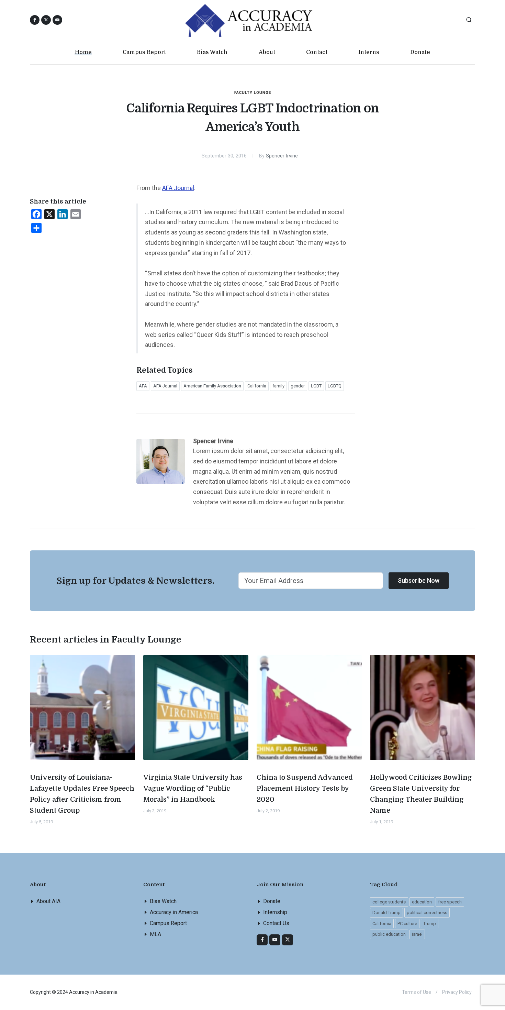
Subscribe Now (418, 580)
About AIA (48, 901)
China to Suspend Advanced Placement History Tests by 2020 (305, 788)
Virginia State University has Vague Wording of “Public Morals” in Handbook (192, 788)
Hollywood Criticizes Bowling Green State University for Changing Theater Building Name (421, 793)
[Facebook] (262, 939)
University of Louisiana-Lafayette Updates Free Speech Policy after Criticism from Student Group (82, 793)
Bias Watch (163, 901)
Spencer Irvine (282, 156)
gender (298, 385)
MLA (155, 934)
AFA (143, 385)
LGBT (316, 385)
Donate (271, 901)
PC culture (407, 923)
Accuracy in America (174, 912)
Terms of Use (416, 992)
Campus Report (168, 923)
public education (389, 934)
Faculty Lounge (252, 92)
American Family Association (212, 385)
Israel (417, 934)
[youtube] (57, 20)
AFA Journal (178, 187)
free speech (450, 901)
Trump (429, 923)
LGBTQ (334, 385)
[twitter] (287, 939)
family (278, 385)
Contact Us (276, 923)
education (422, 901)
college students (389, 901)
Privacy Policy (457, 992)
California (256, 385)
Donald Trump (386, 912)
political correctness (427, 912)
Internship (275, 912)
